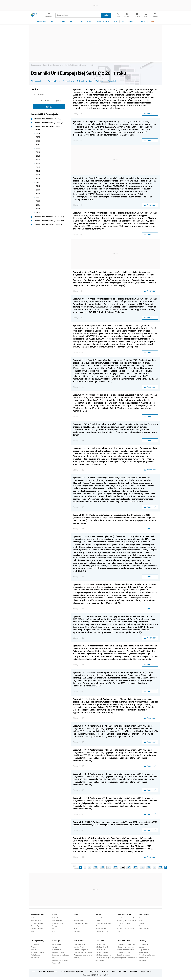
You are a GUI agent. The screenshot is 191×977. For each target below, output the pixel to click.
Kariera (105, 971)
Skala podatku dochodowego (127, 957)
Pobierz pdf (150, 114)
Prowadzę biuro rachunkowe (127, 920)
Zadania (34, 950)
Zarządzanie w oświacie (60, 955)
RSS (113, 971)
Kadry (53, 21)
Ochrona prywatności (48, 971)
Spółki (98, 920)
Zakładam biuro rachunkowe (127, 918)
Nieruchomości (128, 21)
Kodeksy (77, 957)
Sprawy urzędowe (80, 926)
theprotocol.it (143, 957)
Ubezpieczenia (57, 923)
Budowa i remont (144, 926)
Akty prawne (79, 941)
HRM (54, 931)
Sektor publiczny (76, 21)
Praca (76, 928)
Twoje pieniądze (102, 21)
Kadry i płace (35, 955)
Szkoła (54, 947)
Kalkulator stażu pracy (103, 955)
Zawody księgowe (37, 928)
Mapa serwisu (146, 971)
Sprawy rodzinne (80, 918)
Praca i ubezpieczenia (103, 923)
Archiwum (142, 947)
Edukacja (141, 21)
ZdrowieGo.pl (143, 944)
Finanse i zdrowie (102, 931)
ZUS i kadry (35, 926)
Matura (54, 957)
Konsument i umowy (81, 923)
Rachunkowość (36, 920)
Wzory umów (143, 952)
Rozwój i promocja (37, 952)
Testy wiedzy (56, 963)
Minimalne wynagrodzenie (126, 947)
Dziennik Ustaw (54, 81)
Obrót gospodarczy (37, 923)
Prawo (89, 21)
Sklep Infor (77, 931)
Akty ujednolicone (38, 81)
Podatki (33, 918)
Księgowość (42, 21)
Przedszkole (56, 944)
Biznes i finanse (101, 918)
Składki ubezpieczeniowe (126, 950)
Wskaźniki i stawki (124, 941)
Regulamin (94, 971)
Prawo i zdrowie (79, 934)
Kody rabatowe (144, 950)
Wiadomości (143, 918)
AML (118, 931)
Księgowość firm (37, 914)
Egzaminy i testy (58, 952)
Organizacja (35, 944)
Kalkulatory (100, 941)
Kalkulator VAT (101, 950)
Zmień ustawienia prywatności (73, 971)
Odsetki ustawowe (123, 955)
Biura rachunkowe (124, 914)
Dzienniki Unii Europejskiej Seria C (76, 65)
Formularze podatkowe (147, 955)
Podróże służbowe (123, 952)
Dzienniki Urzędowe (85, 81)
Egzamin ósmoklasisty (60, 960)
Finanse (141, 923)
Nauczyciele (56, 950)
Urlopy (54, 926)
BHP (53, 928)
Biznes (62, 21)
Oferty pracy (143, 960)
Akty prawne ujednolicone (83, 955)
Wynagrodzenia (57, 920)
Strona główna (36, 65)
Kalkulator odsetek (102, 952)
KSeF (152, 21)
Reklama (133, 971)
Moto (115, 21)
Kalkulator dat (100, 944)
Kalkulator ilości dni (102, 947)
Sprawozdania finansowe (126, 928)
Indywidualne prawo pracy (61, 918)
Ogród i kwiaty (144, 928)
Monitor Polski (68, 81)
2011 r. (92, 65)
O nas (33, 971)
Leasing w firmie (101, 928)
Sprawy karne (79, 920)
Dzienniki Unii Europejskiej (52, 65)
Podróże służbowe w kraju (126, 944)
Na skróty (142, 941)
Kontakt (122, 971)
